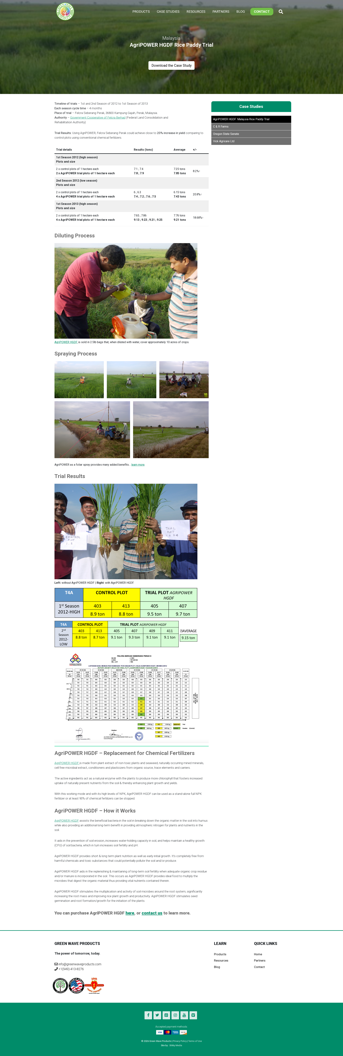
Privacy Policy (180, 1041)
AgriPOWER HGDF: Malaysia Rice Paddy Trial (241, 119)
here (130, 913)
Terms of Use (195, 1041)
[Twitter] (157, 1015)
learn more (138, 464)
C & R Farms (220, 126)
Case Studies (168, 11)
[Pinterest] (166, 1015)
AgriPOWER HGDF (66, 342)
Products (141, 11)
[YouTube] (184, 1015)
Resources (196, 11)
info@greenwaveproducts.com (79, 964)
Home (258, 954)
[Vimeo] (193, 1015)
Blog (240, 11)
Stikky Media (175, 1045)
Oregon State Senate (226, 134)
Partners (220, 11)
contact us (152, 913)
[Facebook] (148, 1015)
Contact (262, 11)
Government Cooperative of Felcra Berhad (97, 117)
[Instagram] (175, 1015)
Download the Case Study (171, 65)
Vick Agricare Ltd (223, 141)
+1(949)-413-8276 (71, 969)
